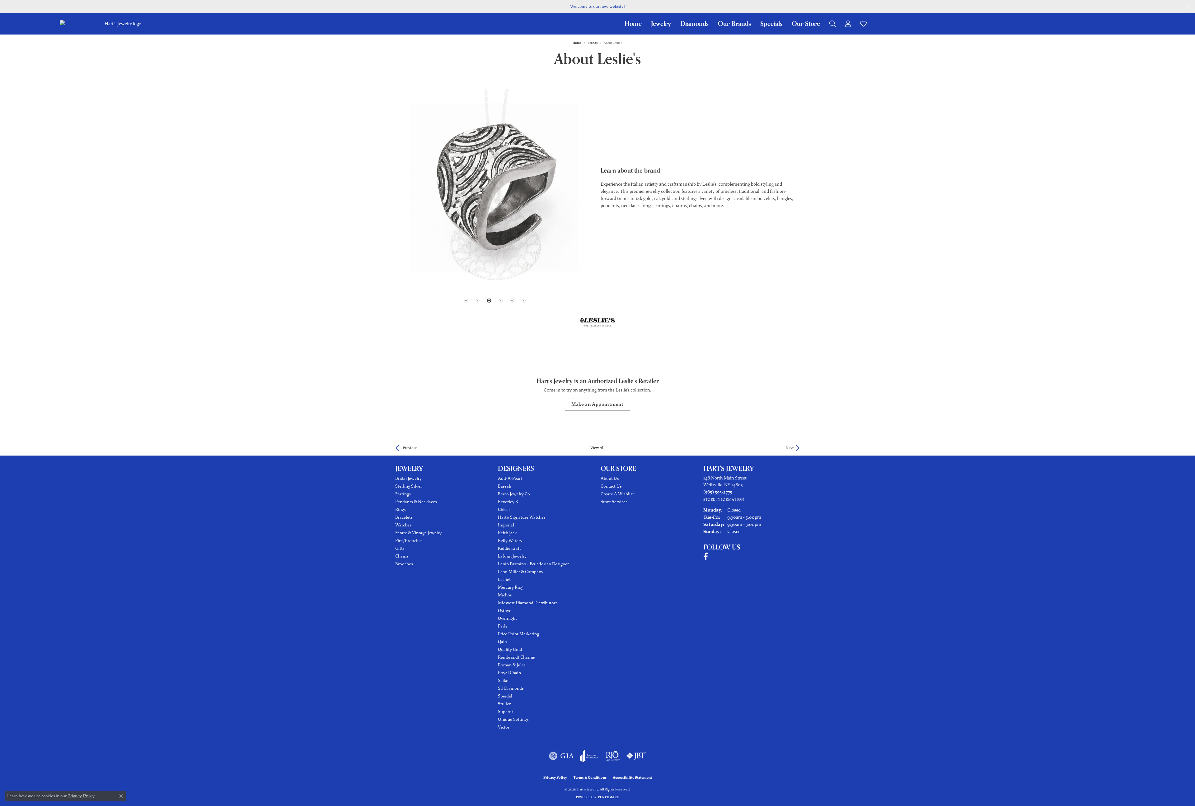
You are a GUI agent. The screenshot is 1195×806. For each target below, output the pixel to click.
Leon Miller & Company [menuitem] (520, 571)
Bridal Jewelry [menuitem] (408, 478)
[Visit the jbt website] (636, 756)
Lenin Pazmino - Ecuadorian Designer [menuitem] (533, 564)
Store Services (614, 501)
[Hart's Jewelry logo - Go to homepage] (122, 23)
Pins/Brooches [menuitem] (409, 540)
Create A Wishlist (617, 494)
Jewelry (661, 23)
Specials (771, 23)
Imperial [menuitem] (506, 525)
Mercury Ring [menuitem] (510, 587)
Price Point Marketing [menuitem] (518, 634)
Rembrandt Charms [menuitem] (516, 657)
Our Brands (734, 23)
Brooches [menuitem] (404, 564)
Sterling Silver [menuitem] (408, 486)
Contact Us (611, 486)
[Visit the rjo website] (612, 756)
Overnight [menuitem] (507, 618)
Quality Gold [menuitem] (510, 649)
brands (593, 43)
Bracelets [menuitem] (404, 517)
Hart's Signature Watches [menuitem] (522, 517)
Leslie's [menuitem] (504, 579)
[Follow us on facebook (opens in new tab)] (705, 556)
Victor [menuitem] (503, 727)
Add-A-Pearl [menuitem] (510, 478)
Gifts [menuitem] (400, 548)
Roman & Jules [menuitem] (512, 665)
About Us (610, 478)
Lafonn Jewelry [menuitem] (512, 556)
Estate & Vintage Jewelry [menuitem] (418, 532)
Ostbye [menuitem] (504, 610)
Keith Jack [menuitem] (507, 532)
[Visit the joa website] (589, 756)
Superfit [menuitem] (505, 711)
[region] (494, 188)
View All (597, 448)
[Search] (832, 23)
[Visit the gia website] (561, 756)
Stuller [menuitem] (504, 703)
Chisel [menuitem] (504, 509)
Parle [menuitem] (503, 626)
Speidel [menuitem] (505, 696)
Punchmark (608, 797)
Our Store (806, 23)
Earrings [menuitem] (403, 494)
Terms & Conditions (590, 777)
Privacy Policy (555, 777)
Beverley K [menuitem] (508, 501)
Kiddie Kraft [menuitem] (509, 548)
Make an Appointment (597, 404)
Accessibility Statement (632, 777)
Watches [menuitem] (403, 525)
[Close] (1187, 7)
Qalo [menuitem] (502, 641)
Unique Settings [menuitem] (513, 719)
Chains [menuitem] (401, 556)
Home (633, 23)
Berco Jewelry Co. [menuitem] (514, 494)
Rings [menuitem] (400, 509)
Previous (410, 448)
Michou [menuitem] (505, 595)
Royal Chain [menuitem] (509, 672)
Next (790, 448)
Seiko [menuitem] (503, 680)
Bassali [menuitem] (504, 486)
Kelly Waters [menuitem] (510, 540)
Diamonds (694, 23)
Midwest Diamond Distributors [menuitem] (527, 602)
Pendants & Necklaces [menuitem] (416, 501)
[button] (466, 301)
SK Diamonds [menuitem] (511, 688)
